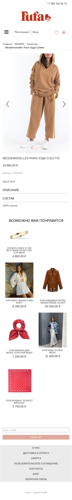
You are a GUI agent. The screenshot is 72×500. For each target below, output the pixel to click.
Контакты (36, 468)
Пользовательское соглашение (36, 463)
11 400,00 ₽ (52, 356)
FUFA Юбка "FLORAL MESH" (52, 351)
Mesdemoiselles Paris (20, 158)
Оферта (36, 458)
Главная (7, 44)
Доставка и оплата (36, 453)
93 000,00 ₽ (52, 306)
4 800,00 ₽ (19, 256)
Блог (36, 474)
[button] (8, 103)
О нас (36, 447)
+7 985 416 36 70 (57, 3)
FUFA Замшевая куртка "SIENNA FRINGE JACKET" (53, 301)
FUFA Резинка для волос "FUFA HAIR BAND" (19, 351)
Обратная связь (36, 479)
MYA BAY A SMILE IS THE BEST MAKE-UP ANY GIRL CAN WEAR (19, 250)
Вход (35, 32)
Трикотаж (32, 44)
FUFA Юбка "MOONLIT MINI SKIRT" (19, 301)
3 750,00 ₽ (19, 406)
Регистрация (22, 32)
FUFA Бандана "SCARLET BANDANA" (19, 401)
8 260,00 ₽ (19, 306)
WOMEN (19, 44)
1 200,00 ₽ (19, 356)
